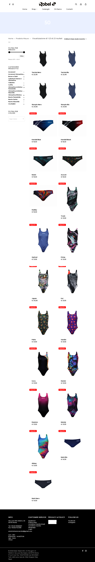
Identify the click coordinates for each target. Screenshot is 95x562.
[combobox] (75, 39)
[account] (81, 4)
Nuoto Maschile (13, 101)
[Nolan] (43, 161)
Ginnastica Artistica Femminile (15, 88)
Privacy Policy (52, 521)
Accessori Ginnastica (15, 74)
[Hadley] (43, 196)
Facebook (71, 521)
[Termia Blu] (72, 58)
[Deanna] (43, 405)
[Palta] (43, 323)
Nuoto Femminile (14, 97)
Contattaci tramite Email (36, 524)
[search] (76, 4)
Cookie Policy (52, 523)
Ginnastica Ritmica (15, 95)
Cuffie (10, 85)
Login (30, 529)
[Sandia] (72, 323)
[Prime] (72, 240)
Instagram (71, 522)
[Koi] (72, 281)
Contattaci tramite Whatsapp (34, 526)
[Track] (72, 199)
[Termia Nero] (43, 58)
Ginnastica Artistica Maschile (15, 92)
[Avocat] (72, 161)
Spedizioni (32, 521)
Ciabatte (11, 82)
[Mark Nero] (43, 484)
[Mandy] (72, 405)
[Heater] (72, 364)
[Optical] (43, 240)
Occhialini (11, 104)
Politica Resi (32, 522)
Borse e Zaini (13, 76)
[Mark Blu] (72, 443)
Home (10, 38)
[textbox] (16, 119)
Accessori (11, 72)
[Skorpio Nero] (43, 90)
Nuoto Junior (13, 99)
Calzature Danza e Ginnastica (15, 79)
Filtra (21, 56)
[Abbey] (43, 446)
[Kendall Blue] (43, 126)
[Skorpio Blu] (72, 90)
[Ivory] (43, 364)
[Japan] (43, 281)
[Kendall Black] (72, 126)
